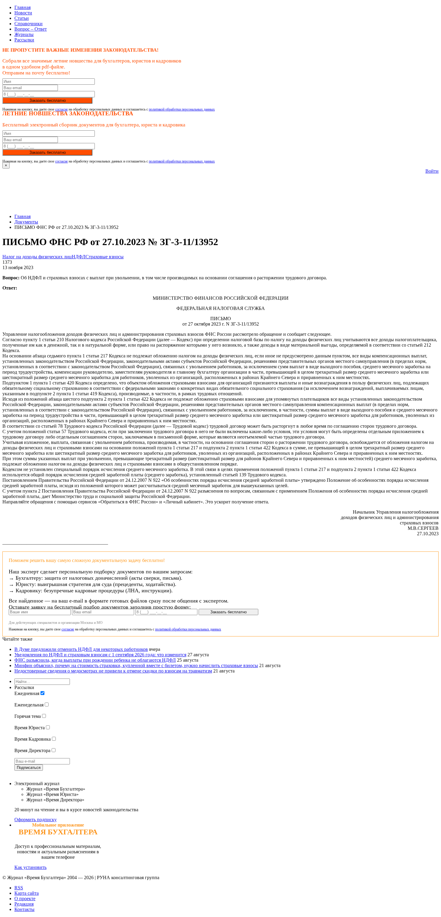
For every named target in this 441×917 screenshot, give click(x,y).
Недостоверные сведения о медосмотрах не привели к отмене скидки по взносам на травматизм (113, 670)
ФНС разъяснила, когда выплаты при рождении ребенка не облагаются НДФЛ (95, 660)
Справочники (28, 23)
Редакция (24, 903)
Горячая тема (27, 716)
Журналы (24, 34)
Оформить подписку (35, 819)
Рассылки (24, 39)
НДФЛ (79, 256)
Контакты (24, 909)
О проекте (24, 898)
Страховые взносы (105, 256)
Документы (26, 221)
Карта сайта (26, 893)
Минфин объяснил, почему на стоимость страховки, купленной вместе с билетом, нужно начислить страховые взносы (136, 665)
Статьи (21, 18)
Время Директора (32, 750)
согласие (61, 109)
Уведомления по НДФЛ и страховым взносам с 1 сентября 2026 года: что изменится (100, 654)
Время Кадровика (32, 739)
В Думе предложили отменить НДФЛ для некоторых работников (81, 649)
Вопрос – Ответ (30, 29)
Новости (23, 12)
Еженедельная (29, 704)
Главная (22, 7)
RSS (18, 887)
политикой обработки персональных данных (182, 109)
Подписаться (28, 767)
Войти (432, 171)
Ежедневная (26, 693)
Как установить (30, 867)
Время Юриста (29, 727)
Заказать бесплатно (47, 100)
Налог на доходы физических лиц (37, 256)
